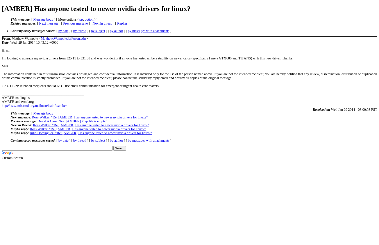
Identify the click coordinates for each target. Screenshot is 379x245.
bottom (89, 19)
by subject (98, 31)
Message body (43, 19)
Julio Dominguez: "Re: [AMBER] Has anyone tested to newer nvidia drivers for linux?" (91, 133)
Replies (122, 23)
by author (116, 31)
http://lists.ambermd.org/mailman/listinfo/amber (34, 105)
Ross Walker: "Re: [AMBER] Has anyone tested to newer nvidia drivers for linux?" (90, 117)
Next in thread (102, 23)
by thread (79, 31)
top (81, 19)
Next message (48, 23)
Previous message (75, 23)
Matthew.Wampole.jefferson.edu (63, 38)
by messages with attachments (148, 31)
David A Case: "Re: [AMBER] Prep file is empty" (72, 121)
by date (63, 31)
